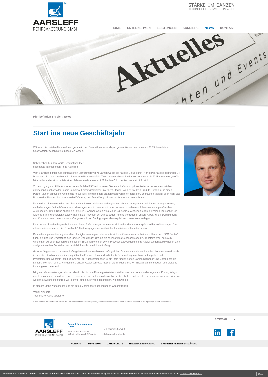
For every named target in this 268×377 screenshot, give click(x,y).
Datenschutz (115, 343)
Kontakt (227, 28)
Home (116, 28)
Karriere (191, 28)
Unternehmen (139, 28)
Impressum (94, 343)
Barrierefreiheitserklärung (179, 343)
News (209, 28)
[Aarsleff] (55, 16)
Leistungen (166, 28)
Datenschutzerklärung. (191, 373)
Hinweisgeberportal (142, 343)
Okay (260, 374)
